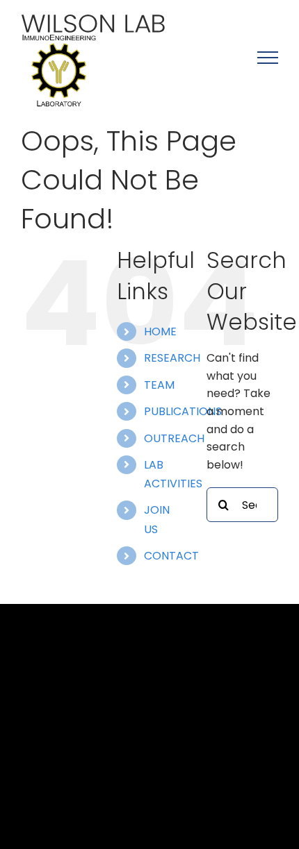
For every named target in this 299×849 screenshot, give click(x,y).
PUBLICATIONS (183, 411)
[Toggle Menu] (267, 57)
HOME (160, 331)
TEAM (159, 385)
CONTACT (171, 556)
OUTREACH (174, 438)
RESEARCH (172, 358)
